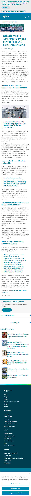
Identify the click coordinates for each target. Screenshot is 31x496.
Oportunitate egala (9, 441)
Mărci (5, 394)
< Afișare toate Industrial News (9, 22)
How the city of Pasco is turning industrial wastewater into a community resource (17, 354)
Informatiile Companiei (10, 424)
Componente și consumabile (11, 401)
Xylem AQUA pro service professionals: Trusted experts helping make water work (18, 336)
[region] (15, 484)
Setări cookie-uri (15, 483)
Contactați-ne (7, 463)
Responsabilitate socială (10, 421)
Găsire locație (7, 460)
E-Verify (6, 443)
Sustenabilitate (8, 416)
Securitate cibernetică (9, 426)
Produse (6, 399)
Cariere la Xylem (8, 433)
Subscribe (7, 310)
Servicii (5, 404)
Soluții (5, 397)
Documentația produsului (10, 453)
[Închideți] (29, 474)
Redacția (6, 414)
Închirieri (6, 406)
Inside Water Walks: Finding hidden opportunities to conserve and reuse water (17, 362)
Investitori (6, 419)
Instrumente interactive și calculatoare (14, 458)
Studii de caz (7, 455)
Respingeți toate (15, 488)
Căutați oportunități (9, 436)
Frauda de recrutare (9, 446)
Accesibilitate (7, 438)
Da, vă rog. (5, 7)
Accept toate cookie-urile (15, 493)
